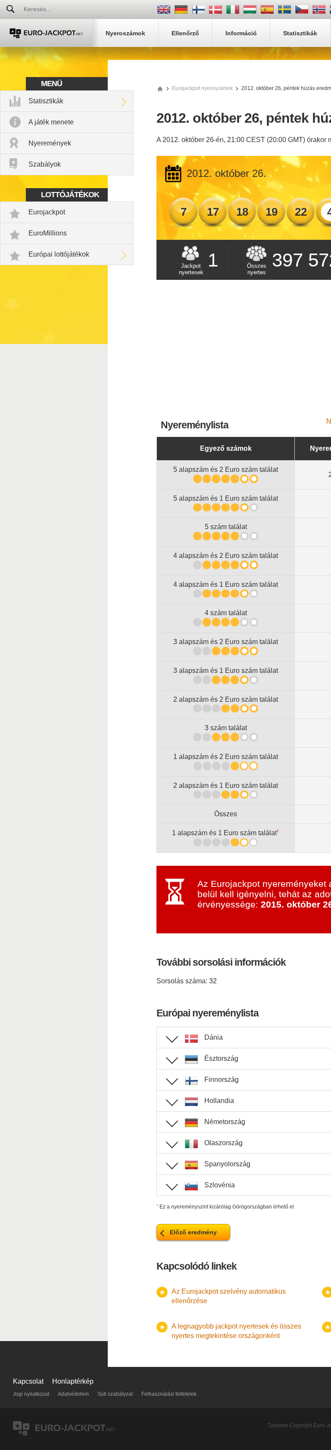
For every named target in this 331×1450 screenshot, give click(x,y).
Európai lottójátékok (58, 254)
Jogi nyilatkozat (31, 1394)
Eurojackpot (46, 212)
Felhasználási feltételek (169, 1394)
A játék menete (51, 122)
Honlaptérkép (73, 1381)
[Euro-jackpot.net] (159, 88)
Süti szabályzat (115, 1394)
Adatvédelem (73, 1394)
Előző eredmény (193, 1232)
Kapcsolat (28, 1381)
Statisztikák (45, 101)
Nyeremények (49, 143)
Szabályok (44, 164)
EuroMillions (47, 233)
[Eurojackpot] (46, 33)
